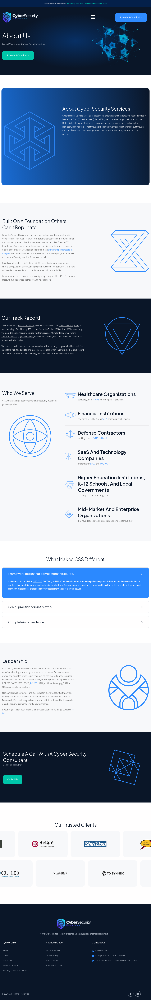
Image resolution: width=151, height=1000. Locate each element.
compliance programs (69, 325)
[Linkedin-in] (138, 994)
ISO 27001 (104, 463)
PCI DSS (33, 683)
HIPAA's (96, 399)
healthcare (71, 333)
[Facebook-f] (131, 994)
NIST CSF (37, 581)
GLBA (104, 419)
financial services (9, 336)
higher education (25, 336)
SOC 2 (92, 463)
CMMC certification (100, 438)
